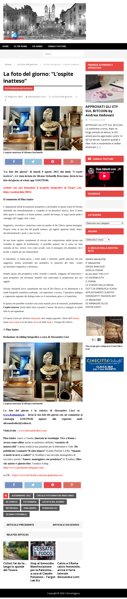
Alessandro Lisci (37, 96)
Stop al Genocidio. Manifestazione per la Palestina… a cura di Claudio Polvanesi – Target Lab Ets (42, 571)
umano (76, 318)
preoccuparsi (15, 322)
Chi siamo (37, 46)
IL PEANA (90, 281)
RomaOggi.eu (49, 508)
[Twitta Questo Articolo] (33, 162)
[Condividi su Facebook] (13, 162)
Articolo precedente (20, 524)
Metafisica (12, 508)
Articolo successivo (66, 524)
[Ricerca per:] (63, 53)
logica (50, 322)
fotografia (29, 501)
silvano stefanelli (16, 514)
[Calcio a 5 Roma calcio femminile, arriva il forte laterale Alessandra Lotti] (70, 558)
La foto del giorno (62, 96)
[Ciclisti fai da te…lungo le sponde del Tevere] (15, 558)
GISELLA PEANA (94, 270)
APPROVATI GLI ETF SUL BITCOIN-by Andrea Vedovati (101, 110)
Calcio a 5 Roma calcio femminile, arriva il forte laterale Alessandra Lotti (69, 570)
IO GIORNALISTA (94, 277)
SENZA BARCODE (95, 266)
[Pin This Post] (52, 162)
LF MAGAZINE (93, 299)
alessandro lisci (21, 495)
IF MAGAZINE (92, 262)
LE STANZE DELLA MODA (99, 284)
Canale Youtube (103, 158)
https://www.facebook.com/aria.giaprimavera (37, 475)
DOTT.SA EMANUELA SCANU (101, 288)
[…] (98, 147)
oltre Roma (20, 46)
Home (5, 46)
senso (35, 322)
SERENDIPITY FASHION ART (100, 296)
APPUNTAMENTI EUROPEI (99, 292)
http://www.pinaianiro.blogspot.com (23, 467)
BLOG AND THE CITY (96, 273)
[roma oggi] (63, 21)
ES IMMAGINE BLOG (96, 303)
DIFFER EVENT (93, 307)
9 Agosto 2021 (15, 96)
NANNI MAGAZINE (95, 259)
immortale (36, 318)
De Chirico (11, 501)
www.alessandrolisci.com (33, 430)
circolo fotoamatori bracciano (55, 495)
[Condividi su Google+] (72, 162)
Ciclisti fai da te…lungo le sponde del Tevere (15, 566)
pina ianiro (30, 508)
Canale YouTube (57, 46)
